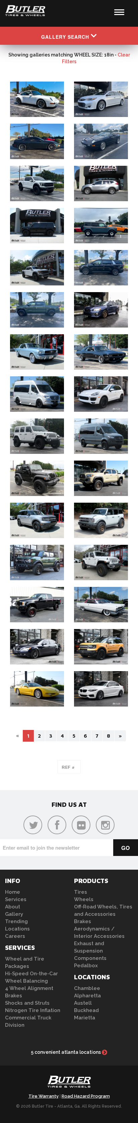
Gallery (14, 914)
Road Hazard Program (86, 1096)
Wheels (83, 899)
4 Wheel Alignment (29, 988)
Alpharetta (87, 996)
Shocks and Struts (27, 1003)
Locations (17, 929)
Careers (15, 936)
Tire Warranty (43, 1096)
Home (12, 892)
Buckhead (86, 1010)
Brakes (13, 996)
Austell (83, 1003)
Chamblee (87, 988)
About (12, 907)
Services (15, 899)
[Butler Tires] (69, 1083)
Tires (80, 892)
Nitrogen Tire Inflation (32, 1010)
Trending (16, 921)
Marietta (84, 1018)
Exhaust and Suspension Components (90, 951)
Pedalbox (86, 966)
